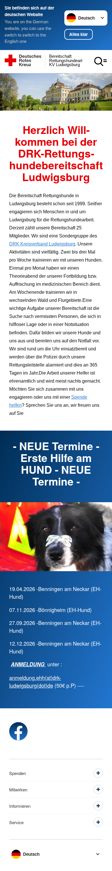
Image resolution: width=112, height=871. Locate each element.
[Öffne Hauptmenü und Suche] (100, 61)
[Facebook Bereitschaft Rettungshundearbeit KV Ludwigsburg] (18, 731)
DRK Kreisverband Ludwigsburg (42, 243)
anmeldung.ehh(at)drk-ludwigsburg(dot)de (35, 681)
